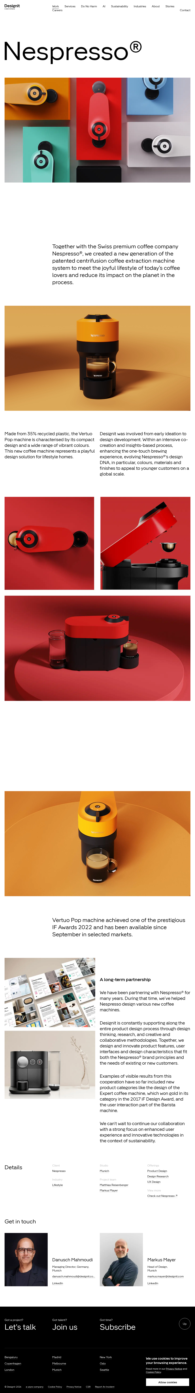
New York (106, 1357)
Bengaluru (11, 1357)
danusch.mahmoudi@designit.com (73, 1276)
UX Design (153, 1182)
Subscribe (117, 1327)
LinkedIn (57, 1283)
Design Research (158, 1176)
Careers (57, 10)
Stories (169, 6)
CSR (88, 1386)
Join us (64, 1327)
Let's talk (20, 1327)
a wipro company (34, 1386)
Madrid (56, 1357)
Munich (104, 1171)
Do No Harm (89, 6)
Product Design (157, 1171)
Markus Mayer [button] (109, 1190)
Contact (185, 10)
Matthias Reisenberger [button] (114, 1185)
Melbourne (59, 1363)
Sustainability (119, 6)
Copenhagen (13, 1363)
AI (104, 6)
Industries (140, 6)
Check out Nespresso (161, 1196)
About (156, 6)
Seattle (104, 1370)
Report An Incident (104, 1386)
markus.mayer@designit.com (165, 1276)
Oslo (103, 1363)
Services (70, 6)
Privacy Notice (74, 1386)
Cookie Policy (55, 1386)
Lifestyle (57, 1185)
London (9, 1370)
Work (55, 6)
